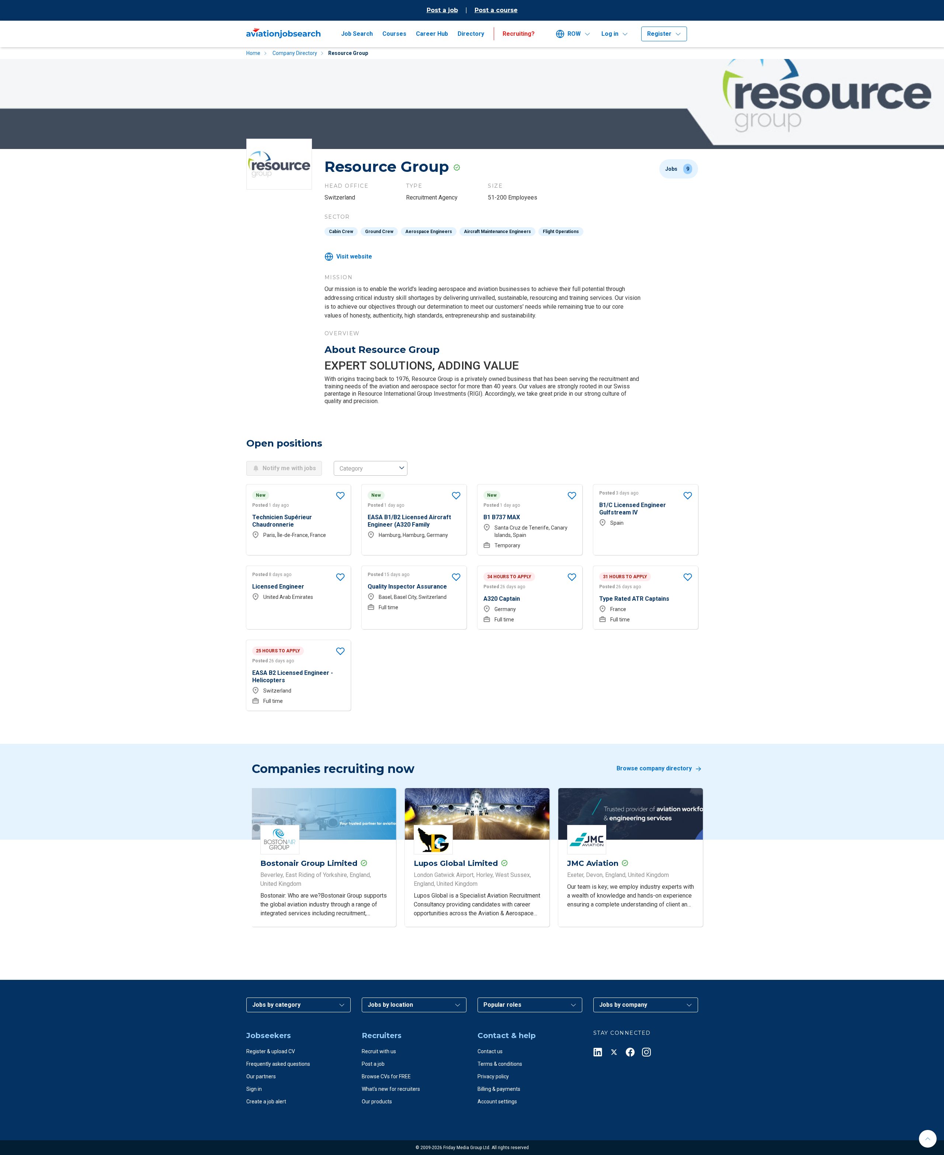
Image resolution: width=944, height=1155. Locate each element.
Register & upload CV (270, 1051)
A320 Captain (501, 598)
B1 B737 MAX (501, 517)
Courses (394, 33)
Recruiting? (519, 33)
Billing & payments (499, 1089)
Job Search (357, 33)
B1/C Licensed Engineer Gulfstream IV (632, 509)
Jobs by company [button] (623, 1004)
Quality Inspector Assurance (407, 586)
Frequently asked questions (278, 1064)
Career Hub (432, 33)
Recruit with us (379, 1051)
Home (253, 53)
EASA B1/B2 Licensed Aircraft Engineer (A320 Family (409, 521)
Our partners (261, 1076)
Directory (471, 33)
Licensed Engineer (278, 586)
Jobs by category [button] (276, 1004)
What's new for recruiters (391, 1089)
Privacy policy (493, 1076)
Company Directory (295, 53)
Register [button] (659, 33)
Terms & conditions (500, 1064)
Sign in (254, 1089)
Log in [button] (609, 33)
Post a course (496, 10)
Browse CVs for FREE (386, 1076)
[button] (576, 34)
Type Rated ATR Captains (634, 598)
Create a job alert (266, 1101)
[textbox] (371, 468)
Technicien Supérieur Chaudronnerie (282, 521)
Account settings (497, 1101)
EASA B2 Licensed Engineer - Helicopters (292, 676)
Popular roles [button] (502, 1004)
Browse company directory (654, 768)
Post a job (442, 10)
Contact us (490, 1051)
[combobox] (370, 468)
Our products (377, 1101)
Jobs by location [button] (390, 1004)
